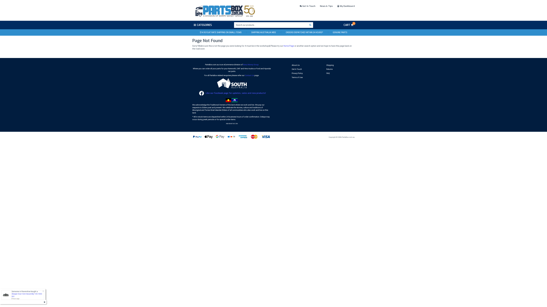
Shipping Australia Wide (263, 32)
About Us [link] (296, 65)
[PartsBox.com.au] (224, 10)
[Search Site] (310, 25)
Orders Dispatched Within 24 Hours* (304, 32)
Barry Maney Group (251, 65)
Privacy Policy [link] (297, 73)
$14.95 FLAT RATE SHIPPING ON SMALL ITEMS (221, 32)
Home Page (288, 46)
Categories (204, 25)
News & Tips (326, 6)
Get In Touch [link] (297, 69)
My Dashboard (347, 6)
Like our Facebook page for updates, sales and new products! (235, 93)
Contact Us (249, 75)
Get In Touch (308, 6)
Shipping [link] (330, 65)
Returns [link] (329, 69)
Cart (349, 24)
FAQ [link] (328, 73)
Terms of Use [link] (297, 77)
